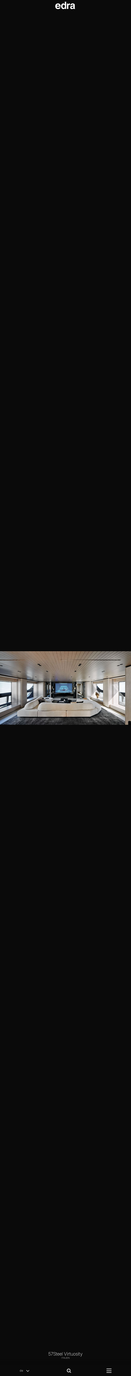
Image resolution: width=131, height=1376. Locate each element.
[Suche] (69, 1371)
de (22, 1370)
